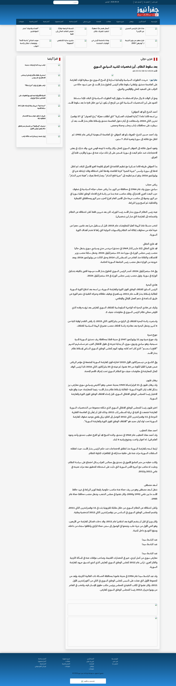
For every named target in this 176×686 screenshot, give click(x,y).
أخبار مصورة (59, 22)
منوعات (21, 22)
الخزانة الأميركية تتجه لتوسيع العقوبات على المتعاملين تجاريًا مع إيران (32, 96)
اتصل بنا (147, 2)
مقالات (108, 22)
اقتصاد (98, 22)
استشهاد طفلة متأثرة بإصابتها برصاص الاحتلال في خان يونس (33, 76)
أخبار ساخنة (73, 22)
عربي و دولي (87, 22)
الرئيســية (115, 659)
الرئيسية (154, 22)
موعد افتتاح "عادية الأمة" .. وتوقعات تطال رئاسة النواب (28, 43)
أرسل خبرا (138, 2)
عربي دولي (147, 59)
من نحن (154, 2)
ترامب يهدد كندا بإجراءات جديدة (35, 65)
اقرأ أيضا (52, 59)
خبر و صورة (120, 22)
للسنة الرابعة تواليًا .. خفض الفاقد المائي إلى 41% (65, 31)
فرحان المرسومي (40, 666)
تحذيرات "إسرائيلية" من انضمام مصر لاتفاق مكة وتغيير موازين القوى (31, 127)
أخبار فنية (46, 22)
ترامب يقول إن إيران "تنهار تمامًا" (35, 85)
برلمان (131, 22)
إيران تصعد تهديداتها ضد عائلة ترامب (33, 136)
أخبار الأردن (142, 22)
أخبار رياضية (33, 22)
